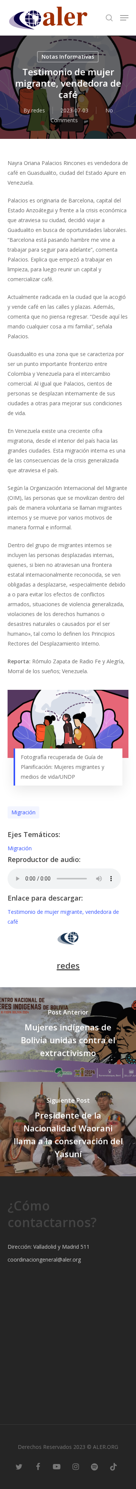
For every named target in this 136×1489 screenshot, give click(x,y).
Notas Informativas (68, 56)
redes (38, 110)
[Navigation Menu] (124, 18)
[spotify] (94, 1466)
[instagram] (75, 1466)
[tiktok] (113, 1466)
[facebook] (37, 1466)
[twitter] (19, 1466)
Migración (23, 812)
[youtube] (56, 1466)
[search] (109, 18)
